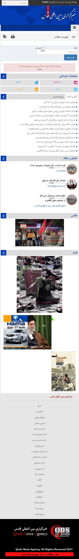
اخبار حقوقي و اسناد (39, 434)
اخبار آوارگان (39, 446)
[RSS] (5, 36)
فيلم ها (39, 485)
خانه (73, 37)
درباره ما (67, 2)
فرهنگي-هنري (40, 417)
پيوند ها (74, 2)
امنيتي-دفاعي (39, 423)
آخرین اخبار (72, 96)
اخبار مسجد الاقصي (39, 457)
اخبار (39, 406)
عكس (39, 479)
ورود (39, 68)
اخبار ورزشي (39, 468)
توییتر (57, 89)
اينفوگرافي (39, 491)
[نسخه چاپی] (13, 36)
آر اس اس (18, 89)
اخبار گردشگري (39, 463)
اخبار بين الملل (39, 428)
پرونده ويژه (39, 508)
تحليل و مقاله (39, 502)
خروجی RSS (40, 49)
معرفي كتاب (39, 514)
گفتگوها (39, 497)
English (45, 2)
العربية (52, 2)
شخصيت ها (39, 474)
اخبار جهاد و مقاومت (40, 451)
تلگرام (18, 82)
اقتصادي (39, 411)
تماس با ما (59, 2)
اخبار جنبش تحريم (39, 440)
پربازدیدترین (58, 96)
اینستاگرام (57, 82)
